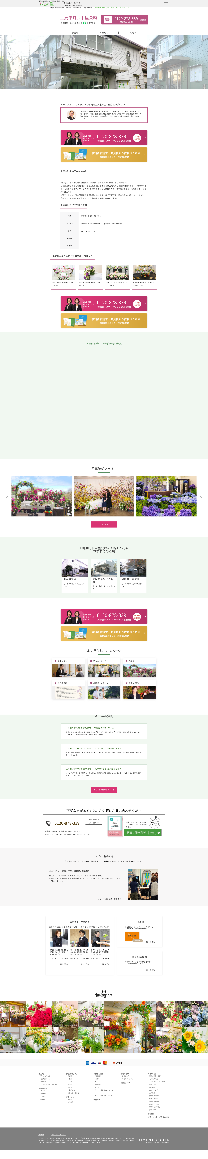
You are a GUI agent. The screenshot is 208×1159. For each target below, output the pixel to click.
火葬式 (70, 1087)
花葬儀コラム (125, 1083)
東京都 (42, 1091)
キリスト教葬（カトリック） (104, 1096)
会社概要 (151, 1114)
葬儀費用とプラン (72, 1074)
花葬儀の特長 (153, 1079)
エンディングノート (155, 1090)
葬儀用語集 (152, 1110)
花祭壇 (41, 1074)
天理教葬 (98, 1084)
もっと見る (104, 524)
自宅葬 (70, 1084)
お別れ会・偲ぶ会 (73, 1093)
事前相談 (152, 1087)
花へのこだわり (45, 1076)
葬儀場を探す (44, 1088)
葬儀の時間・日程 (155, 1076)
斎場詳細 (75, 33)
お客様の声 (125, 1074)
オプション (70, 1097)
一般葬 (70, 1079)
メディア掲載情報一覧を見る (109, 899)
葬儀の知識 (152, 1074)
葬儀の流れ (152, 1084)
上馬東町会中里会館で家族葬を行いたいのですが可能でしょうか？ (93, 768)
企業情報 (41, 1135)
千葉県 (42, 1096)
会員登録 (96, 1099)
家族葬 (70, 1076)
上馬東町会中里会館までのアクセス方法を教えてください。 (90, 728)
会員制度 (152, 1093)
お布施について (154, 1104)
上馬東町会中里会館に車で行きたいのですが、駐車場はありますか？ (94, 748)
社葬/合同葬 (71, 1090)
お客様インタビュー (128, 1079)
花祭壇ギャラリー (46, 1079)
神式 (96, 1082)
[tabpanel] (41, 496)
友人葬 (97, 1087)
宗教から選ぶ (98, 1074)
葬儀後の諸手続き (155, 1107)
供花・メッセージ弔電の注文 (158, 1117)
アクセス (132, 33)
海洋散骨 (70, 1102)
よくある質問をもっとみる (104, 789)
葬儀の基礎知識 (154, 1096)
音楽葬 (70, 1099)
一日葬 (70, 1082)
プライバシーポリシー (58, 1135)
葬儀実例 (43, 1082)
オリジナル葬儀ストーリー (48, 1084)
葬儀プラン (104, 33)
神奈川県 (43, 1094)
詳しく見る (64, 964)
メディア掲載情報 (104, 856)
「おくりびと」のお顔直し (157, 1082)
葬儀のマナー (153, 1098)
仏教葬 (97, 1079)
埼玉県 (42, 1099)
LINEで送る (90, 23)
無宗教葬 (98, 1076)
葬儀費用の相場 (154, 1101)
